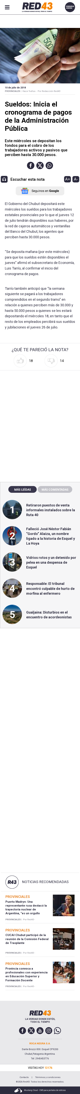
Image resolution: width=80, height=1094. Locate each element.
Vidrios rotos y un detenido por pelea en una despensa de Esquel (51, 562)
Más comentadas (55, 489)
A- (76, 179)
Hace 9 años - (30, 91)
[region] (40, 396)
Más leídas (22, 489)
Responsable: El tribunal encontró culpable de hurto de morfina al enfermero (50, 588)
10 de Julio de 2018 (15, 87)
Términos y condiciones (47, 1077)
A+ (67, 179)
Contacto (24, 1077)
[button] (30, 165)
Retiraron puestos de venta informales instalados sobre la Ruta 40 (50, 510)
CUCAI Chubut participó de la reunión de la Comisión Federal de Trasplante (27, 939)
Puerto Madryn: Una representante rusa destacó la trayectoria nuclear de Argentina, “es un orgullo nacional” (26, 909)
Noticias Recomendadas (45, 882)
